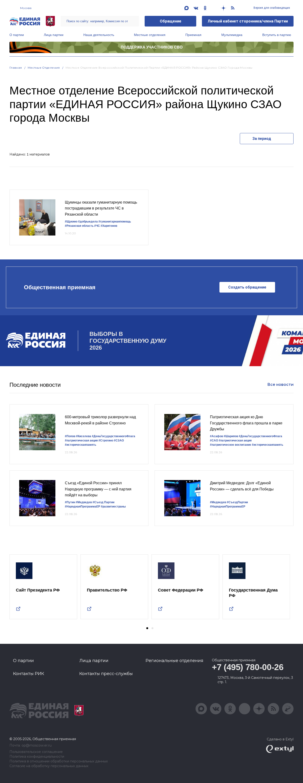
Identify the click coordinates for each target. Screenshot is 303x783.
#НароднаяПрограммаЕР (82, 506)
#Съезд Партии (103, 502)
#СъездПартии (237, 502)
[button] (147, 628)
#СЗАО (119, 440)
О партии (16, 35)
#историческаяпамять (80, 444)
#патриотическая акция (81, 440)
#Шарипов (231, 436)
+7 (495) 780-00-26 (248, 667)
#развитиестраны (113, 506)
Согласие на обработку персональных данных (48, 766)
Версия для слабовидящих (271, 7)
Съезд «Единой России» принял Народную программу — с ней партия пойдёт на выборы (98, 489)
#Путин (70, 502)
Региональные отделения (174, 660)
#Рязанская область (79, 225)
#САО (214, 440)
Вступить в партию (276, 35)
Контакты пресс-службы (106, 673)
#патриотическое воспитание (230, 444)
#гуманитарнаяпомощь (114, 221)
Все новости (280, 384)
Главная (15, 67)
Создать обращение (247, 287)
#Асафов (216, 436)
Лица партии (53, 35)
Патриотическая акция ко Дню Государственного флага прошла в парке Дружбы (246, 423)
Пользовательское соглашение (36, 752)
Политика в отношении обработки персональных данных (58, 761)
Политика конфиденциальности (36, 757)
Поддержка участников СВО (152, 47)
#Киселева (83, 436)
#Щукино (71, 221)
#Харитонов (109, 225)
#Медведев (84, 502)
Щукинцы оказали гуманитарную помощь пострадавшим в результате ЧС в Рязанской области (101, 208)
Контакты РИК (28, 673)
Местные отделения (149, 35)
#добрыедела (88, 221)
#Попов (70, 436)
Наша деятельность (98, 35)
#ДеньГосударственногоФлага (113, 436)
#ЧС (97, 225)
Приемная (193, 35)
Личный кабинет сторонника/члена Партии (248, 21)
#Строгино (105, 440)
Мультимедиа (231, 35)
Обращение (170, 21)
